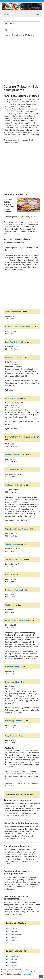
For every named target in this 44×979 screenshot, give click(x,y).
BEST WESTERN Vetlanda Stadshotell (20, 437)
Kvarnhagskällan (12, 682)
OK (41, 977)
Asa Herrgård (10, 470)
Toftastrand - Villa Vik (13, 559)
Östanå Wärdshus (12, 398)
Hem (6, 35)
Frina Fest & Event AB (14, 342)
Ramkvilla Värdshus (13, 357)
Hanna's (8, 574)
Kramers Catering (12, 666)
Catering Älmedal (12, 940)
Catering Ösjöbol (12, 931)
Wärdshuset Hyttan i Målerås (16, 529)
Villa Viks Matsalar (12, 544)
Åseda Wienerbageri (13, 311)
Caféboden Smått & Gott (15, 485)
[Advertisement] (22, 58)
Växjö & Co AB (11, 736)
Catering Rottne (11, 959)
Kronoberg (17, 35)
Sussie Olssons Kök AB (14, 454)
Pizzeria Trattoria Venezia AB (16, 620)
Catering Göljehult (12, 937)
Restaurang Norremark (14, 590)
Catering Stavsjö (12, 956)
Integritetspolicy (27, 974)
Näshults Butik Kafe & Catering (17, 327)
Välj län (12, 23)
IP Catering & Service (13, 720)
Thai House (9, 605)
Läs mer (24, 815)
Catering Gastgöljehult (14, 934)
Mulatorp (29, 35)
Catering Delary (11, 965)
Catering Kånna (11, 962)
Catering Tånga (11, 928)
